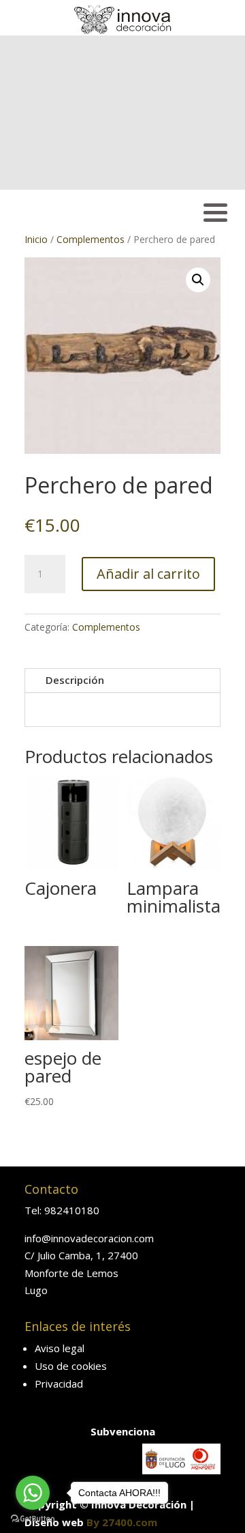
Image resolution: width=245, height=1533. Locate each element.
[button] (198, 280)
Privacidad (59, 1383)
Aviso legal (59, 1348)
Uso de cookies (71, 1366)
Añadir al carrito (148, 573)
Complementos (90, 239)
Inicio (36, 239)
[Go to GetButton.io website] (32, 1519)
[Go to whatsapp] (33, 1493)
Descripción (75, 680)
